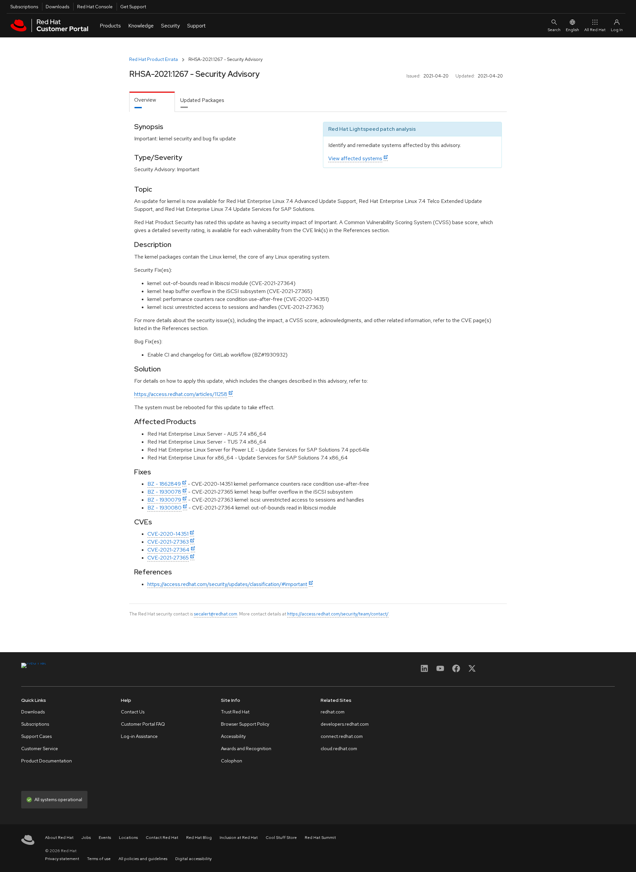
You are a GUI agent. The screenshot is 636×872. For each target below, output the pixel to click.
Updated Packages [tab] (202, 100)
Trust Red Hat (235, 712)
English (572, 29)
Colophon (231, 761)
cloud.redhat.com (339, 748)
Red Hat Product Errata (153, 59)
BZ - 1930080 (164, 507)
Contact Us (132, 712)
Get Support (133, 7)
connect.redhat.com (342, 736)
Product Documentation (46, 761)
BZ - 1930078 (164, 491)
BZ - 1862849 (164, 483)
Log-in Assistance (139, 736)
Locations (128, 837)
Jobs (86, 837)
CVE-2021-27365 (168, 557)
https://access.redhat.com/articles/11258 (180, 394)
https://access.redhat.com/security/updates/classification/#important (227, 584)
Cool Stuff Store (281, 837)
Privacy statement (62, 858)
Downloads (57, 7)
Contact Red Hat (162, 837)
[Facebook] (456, 670)
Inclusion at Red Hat (239, 837)
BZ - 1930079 (164, 499)
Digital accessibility (193, 858)
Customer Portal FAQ (143, 724)
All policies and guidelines (143, 858)
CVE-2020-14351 (167, 533)
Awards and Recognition (246, 748)
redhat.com (332, 712)
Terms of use (99, 858)
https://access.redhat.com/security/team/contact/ (338, 614)
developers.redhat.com (345, 724)
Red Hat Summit (320, 837)
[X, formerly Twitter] (472, 670)
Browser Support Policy (245, 724)
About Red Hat (59, 837)
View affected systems (355, 158)
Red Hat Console (95, 7)
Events (105, 837)
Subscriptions (24, 7)
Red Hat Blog (199, 837)
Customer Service (39, 748)
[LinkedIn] (424, 670)
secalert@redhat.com (215, 614)
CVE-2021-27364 (168, 549)
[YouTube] (440, 670)
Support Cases (36, 736)
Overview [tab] (145, 99)
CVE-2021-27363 (168, 541)
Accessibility (233, 736)
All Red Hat (595, 29)
